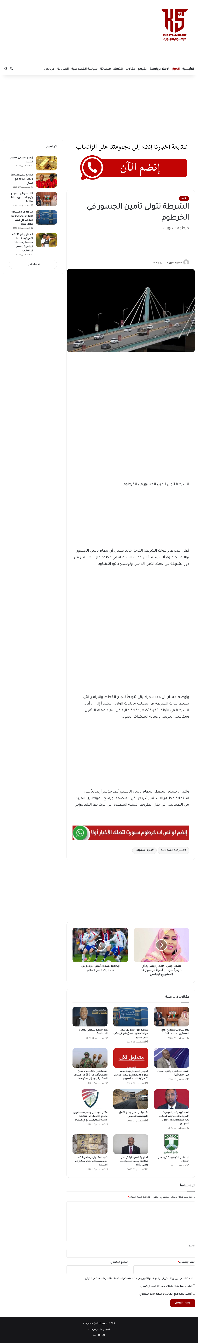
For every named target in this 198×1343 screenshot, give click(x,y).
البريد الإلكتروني (186, 1262)
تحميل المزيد (33, 264)
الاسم (191, 1246)
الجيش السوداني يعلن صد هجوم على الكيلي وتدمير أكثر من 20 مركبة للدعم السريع (131, 1075)
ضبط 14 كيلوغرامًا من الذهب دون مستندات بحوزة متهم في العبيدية (91, 1161)
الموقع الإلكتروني (119, 1262)
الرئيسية (188, 69)
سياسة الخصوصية (84, 69)
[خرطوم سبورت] (174, 25)
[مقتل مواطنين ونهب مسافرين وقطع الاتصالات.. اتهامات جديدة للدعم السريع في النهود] (90, 1099)
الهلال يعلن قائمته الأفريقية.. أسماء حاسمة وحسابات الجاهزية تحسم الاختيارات (22, 242)
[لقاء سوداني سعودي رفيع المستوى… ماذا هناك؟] (171, 1016)
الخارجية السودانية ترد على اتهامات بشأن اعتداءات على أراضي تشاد (133, 1161)
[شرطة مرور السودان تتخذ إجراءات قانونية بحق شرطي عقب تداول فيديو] (130, 1016)
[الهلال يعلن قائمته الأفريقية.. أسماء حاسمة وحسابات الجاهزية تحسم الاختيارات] (46, 240)
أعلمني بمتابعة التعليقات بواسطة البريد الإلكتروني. (166, 1286)
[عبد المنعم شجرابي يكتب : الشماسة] (90, 1016)
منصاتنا (105, 69)
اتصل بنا (63, 69)
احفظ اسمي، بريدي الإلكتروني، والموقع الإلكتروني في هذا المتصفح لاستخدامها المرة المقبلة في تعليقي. (138, 1279)
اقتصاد (118, 69)
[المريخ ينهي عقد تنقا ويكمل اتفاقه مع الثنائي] (46, 180)
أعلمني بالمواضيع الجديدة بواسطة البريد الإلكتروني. (165, 1294)
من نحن (49, 69)
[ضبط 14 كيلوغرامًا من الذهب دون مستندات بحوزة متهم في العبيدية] (90, 1144)
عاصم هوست (95, 1330)
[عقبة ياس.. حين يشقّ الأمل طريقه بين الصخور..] (130, 1099)
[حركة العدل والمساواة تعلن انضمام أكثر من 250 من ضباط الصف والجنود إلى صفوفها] (90, 1058)
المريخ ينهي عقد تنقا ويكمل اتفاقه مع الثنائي (22, 179)
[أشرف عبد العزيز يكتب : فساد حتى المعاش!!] (171, 1058)
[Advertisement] (64, 31)
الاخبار (176, 69)
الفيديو (142, 69)
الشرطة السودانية (172, 850)
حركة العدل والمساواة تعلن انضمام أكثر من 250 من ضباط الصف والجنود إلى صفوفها (91, 1075)
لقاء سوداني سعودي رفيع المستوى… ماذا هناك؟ (21, 197)
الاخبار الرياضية (159, 69)
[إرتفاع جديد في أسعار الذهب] (46, 163)
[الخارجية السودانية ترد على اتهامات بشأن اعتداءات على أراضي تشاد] (130, 1144)
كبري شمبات (143, 850)
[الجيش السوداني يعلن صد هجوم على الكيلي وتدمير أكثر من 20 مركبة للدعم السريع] (130, 1058)
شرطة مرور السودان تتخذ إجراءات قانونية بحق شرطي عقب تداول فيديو (131, 1034)
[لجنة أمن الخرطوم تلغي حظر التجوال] (171, 1144)
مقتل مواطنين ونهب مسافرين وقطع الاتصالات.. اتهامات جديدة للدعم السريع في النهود (90, 1116)
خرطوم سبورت (174, 263)
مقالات (130, 69)
